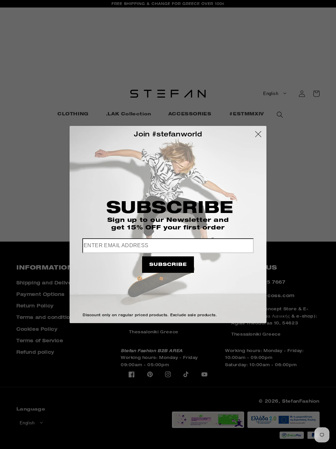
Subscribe (168, 265)
